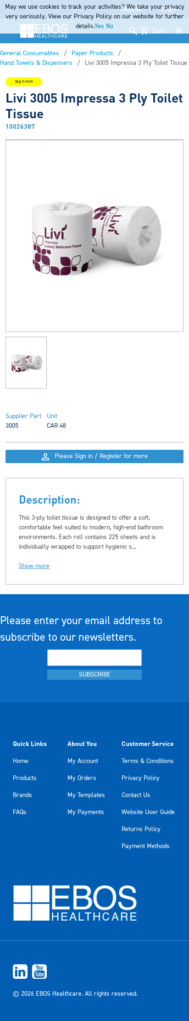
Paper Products (92, 53)
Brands (22, 795)
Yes (99, 26)
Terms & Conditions (148, 761)
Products (25, 778)
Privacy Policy (141, 778)
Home (20, 761)
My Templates (86, 795)
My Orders (81, 778)
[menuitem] (94, 971)
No (109, 26)
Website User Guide (148, 812)
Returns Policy (141, 829)
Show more (34, 566)
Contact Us (136, 795)
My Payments (85, 812)
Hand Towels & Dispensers (36, 63)
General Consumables (29, 53)
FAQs (20, 812)
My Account (82, 761)
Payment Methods (146, 846)
